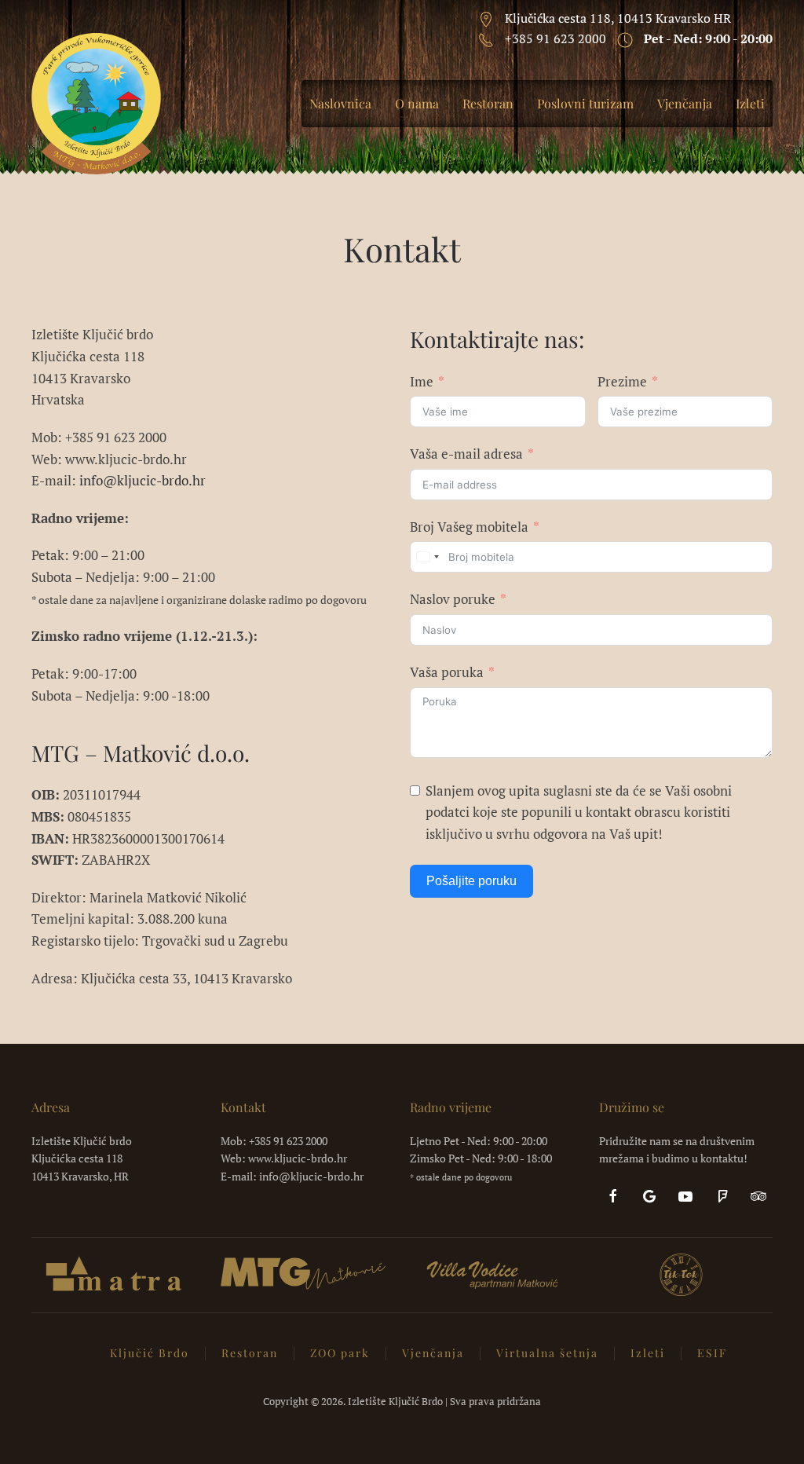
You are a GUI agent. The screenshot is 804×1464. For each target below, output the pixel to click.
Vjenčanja (684, 103)
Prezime (622, 381)
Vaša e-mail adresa (466, 454)
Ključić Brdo (149, 1352)
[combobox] (427, 557)
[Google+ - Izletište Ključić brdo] (649, 1194)
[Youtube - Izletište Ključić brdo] (685, 1194)
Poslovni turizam (585, 103)
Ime (421, 381)
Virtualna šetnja (547, 1352)
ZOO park (340, 1352)
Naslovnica (340, 103)
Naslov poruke (452, 599)
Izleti (750, 103)
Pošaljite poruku (471, 881)
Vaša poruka (447, 672)
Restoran (487, 103)
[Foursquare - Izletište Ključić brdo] (722, 1194)
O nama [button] (417, 103)
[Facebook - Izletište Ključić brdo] (613, 1194)
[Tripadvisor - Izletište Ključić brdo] (758, 1194)
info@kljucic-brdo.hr (142, 480)
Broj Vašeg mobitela (469, 527)
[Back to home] (96, 103)
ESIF (712, 1352)
